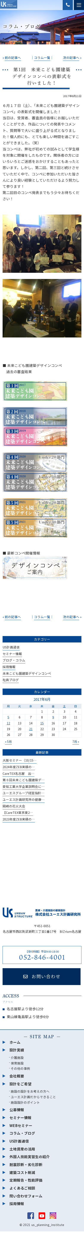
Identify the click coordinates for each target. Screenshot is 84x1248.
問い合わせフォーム (25, 1195)
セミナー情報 (12, 653)
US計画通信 (11, 647)
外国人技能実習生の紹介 (29, 1156)
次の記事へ (71, 57)
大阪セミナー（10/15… (20, 760)
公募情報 (16, 1109)
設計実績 (16, 1049)
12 (8, 723)
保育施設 (17, 1063)
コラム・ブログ (22, 1133)
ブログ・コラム (14, 660)
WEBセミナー (20, 1125)
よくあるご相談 (22, 1188)
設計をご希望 (20, 1083)
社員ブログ (11, 679)
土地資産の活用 (22, 1149)
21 (31, 729)
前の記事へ (13, 57)
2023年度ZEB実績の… (19, 819)
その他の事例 (20, 1068)
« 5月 (8, 741)
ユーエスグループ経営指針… (23, 793)
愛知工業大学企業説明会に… (24, 786)
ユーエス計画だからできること (33, 1097)
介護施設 (17, 1057)
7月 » (75, 741)
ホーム (14, 1042)
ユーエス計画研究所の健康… (24, 799)
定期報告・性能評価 (25, 1180)
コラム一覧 (42, 57)
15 (42, 723)
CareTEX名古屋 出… (18, 773)
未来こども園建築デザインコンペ (27, 673)
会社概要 (16, 1076)
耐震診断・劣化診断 (25, 1164)
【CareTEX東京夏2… (18, 812)
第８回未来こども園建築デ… (24, 780)
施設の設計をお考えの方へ (30, 1091)
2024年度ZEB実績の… (19, 767)
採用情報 (9, 666)
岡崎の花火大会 (14, 806)
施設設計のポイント (25, 1102)
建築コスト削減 (22, 1172)
